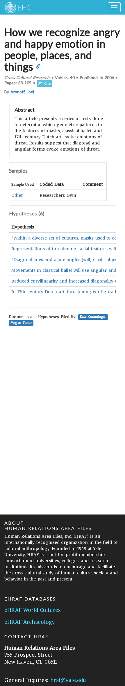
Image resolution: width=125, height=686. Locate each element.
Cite (46, 83)
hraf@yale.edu (68, 680)
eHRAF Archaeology (29, 622)
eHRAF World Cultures (32, 610)
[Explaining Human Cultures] (16, 7)
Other (17, 195)
